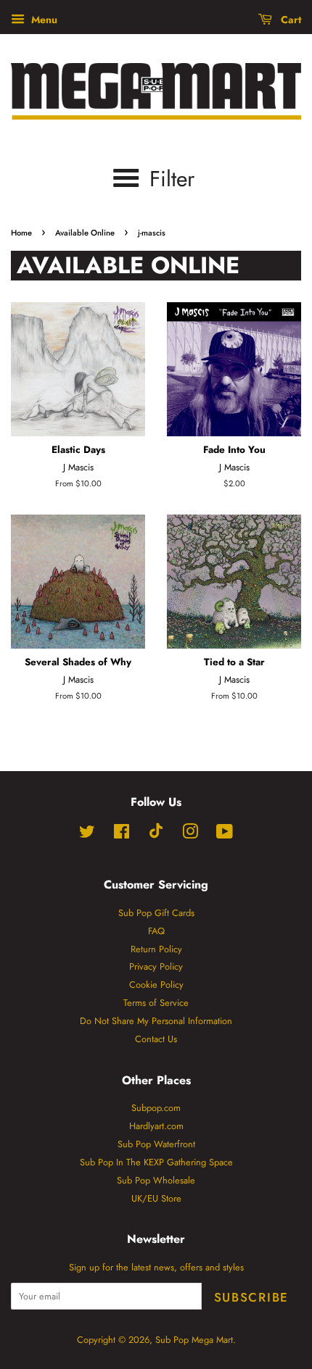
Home (21, 232)
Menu (42, 19)
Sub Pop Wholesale (156, 1180)
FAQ (156, 931)
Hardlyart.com (156, 1126)
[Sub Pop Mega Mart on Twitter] (87, 834)
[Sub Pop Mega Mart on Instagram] (190, 834)
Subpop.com (156, 1108)
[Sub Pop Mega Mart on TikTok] (156, 835)
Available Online (85, 232)
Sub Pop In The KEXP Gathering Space (156, 1162)
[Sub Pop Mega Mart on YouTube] (224, 834)
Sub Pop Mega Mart (194, 1340)
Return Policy (156, 949)
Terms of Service (156, 1003)
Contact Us (156, 1039)
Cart (289, 19)
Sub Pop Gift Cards (156, 913)
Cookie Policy (156, 984)
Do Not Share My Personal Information (156, 1021)
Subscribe (251, 1297)
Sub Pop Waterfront (156, 1144)
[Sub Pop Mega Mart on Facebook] (121, 834)
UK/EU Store (156, 1198)
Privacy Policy (156, 966)
